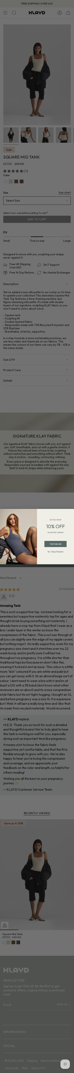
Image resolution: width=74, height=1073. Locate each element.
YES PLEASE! (55, 544)
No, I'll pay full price (55, 551)
